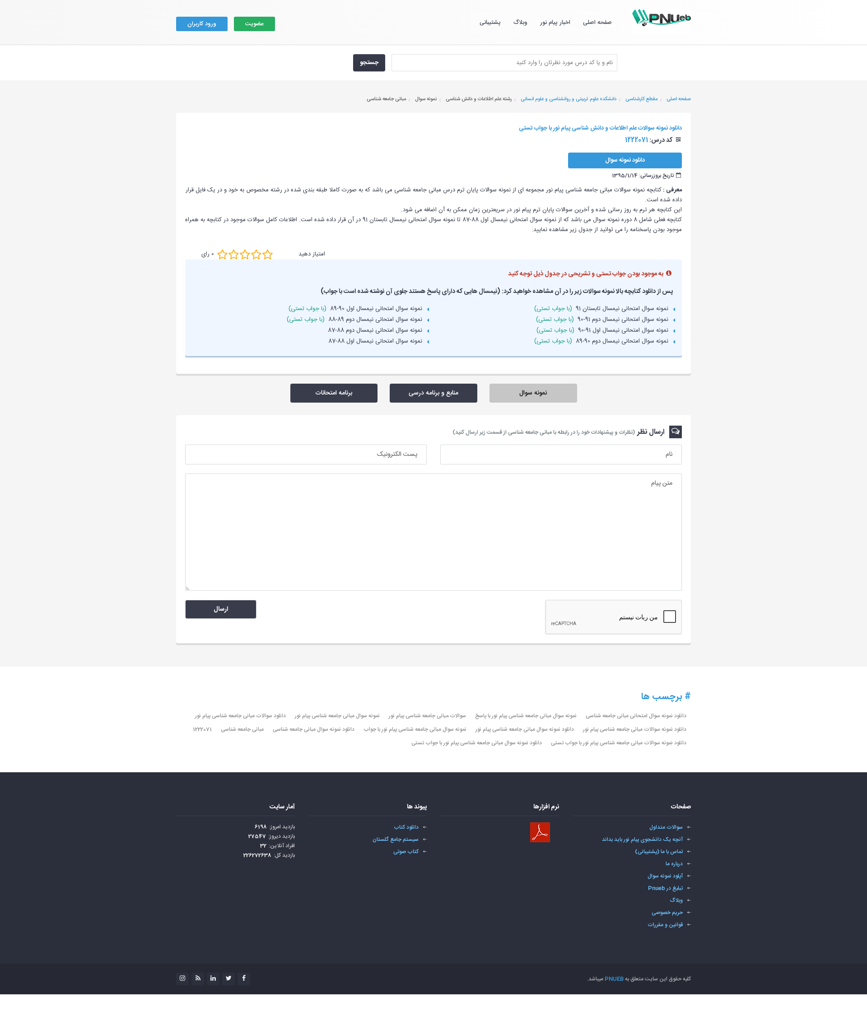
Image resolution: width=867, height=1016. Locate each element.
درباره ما (674, 863)
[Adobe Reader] (540, 832)
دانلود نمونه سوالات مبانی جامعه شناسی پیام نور (634, 729)
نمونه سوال (533, 393)
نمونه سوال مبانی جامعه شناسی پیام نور (337, 715)
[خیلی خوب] (256, 254)
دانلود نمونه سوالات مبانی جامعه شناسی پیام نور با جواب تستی (618, 742)
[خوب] (245, 254)
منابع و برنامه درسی (433, 393)
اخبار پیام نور (555, 23)
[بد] (222, 254)
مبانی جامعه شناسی (242, 729)
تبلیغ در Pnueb (665, 888)
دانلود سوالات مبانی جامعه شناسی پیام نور (240, 715)
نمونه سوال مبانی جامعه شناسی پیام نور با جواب (415, 729)
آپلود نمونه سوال (665, 876)
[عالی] (267, 254)
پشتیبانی (490, 23)
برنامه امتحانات (333, 393)
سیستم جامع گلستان (396, 839)
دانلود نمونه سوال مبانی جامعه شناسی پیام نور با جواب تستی (476, 742)
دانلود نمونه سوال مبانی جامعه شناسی (313, 729)
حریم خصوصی (667, 912)
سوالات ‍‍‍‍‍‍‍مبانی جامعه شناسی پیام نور (427, 715)
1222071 (202, 729)
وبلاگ (520, 23)
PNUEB (614, 979)
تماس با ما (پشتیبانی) (659, 851)
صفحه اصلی (597, 23)
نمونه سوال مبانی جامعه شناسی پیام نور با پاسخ (526, 715)
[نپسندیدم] (233, 254)
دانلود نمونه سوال (625, 160)
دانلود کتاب (406, 827)
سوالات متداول (666, 827)
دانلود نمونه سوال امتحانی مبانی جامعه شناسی (636, 715)
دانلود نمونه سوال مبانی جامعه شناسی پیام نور (524, 729)
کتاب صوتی (406, 851)
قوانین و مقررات (665, 924)
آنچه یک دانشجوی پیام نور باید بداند (642, 839)
